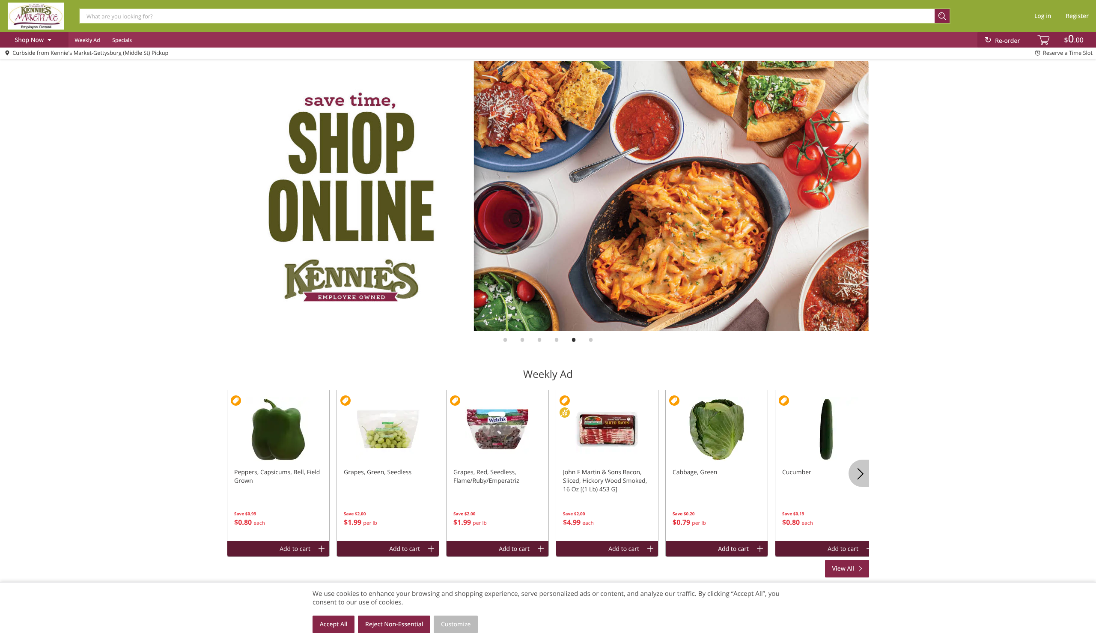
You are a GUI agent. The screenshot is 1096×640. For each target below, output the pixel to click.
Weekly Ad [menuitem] (87, 40)
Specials (122, 40)
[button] (278, 465)
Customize (456, 624)
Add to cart (295, 549)
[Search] (942, 16)
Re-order (1007, 41)
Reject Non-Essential (394, 624)
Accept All (334, 624)
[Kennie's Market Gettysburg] (35, 16)
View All (843, 569)
